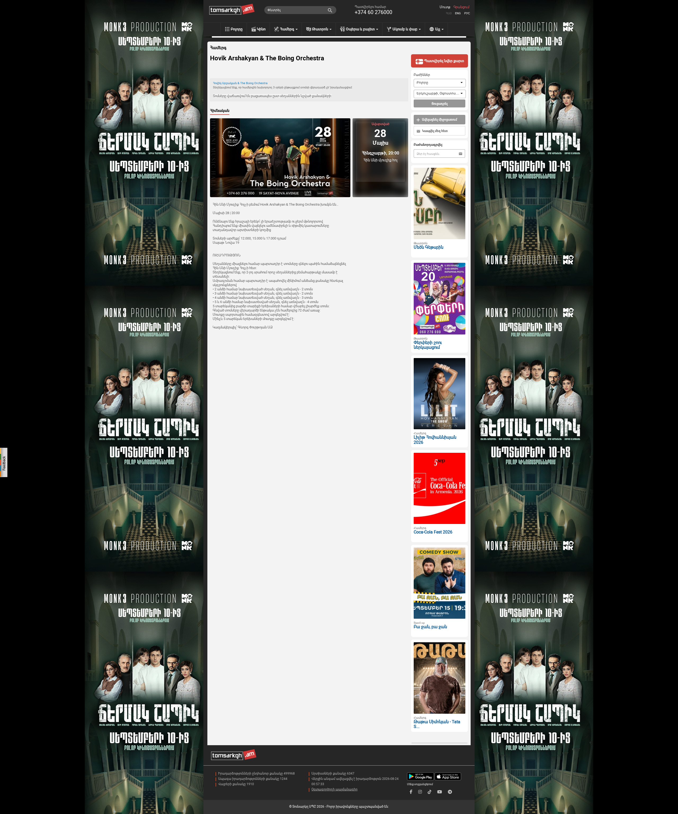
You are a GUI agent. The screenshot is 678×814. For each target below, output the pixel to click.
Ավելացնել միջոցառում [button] (439, 119)
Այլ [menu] (438, 29)
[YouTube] (439, 791)
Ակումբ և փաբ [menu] (405, 29)
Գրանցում (461, 7)
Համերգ (218, 48)
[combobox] (440, 83)
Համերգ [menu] (287, 29)
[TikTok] (429, 791)
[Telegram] (450, 791)
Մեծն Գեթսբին (428, 247)
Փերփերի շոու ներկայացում (428, 345)
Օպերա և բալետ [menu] (361, 29)
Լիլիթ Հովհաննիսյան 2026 (435, 440)
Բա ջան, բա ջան (430, 626)
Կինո (261, 29)
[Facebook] (411, 791)
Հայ (449, 13)
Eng (458, 13)
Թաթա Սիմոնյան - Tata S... (437, 724)
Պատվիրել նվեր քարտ (443, 61)
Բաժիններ (422, 75)
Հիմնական (219, 110)
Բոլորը (237, 29)
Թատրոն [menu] (320, 29)
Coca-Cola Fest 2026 (433, 532)
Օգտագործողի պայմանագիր (334, 789)
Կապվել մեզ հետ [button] (434, 131)
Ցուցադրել (439, 104)
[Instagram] (420, 791)
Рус (467, 13)
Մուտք (445, 7)
